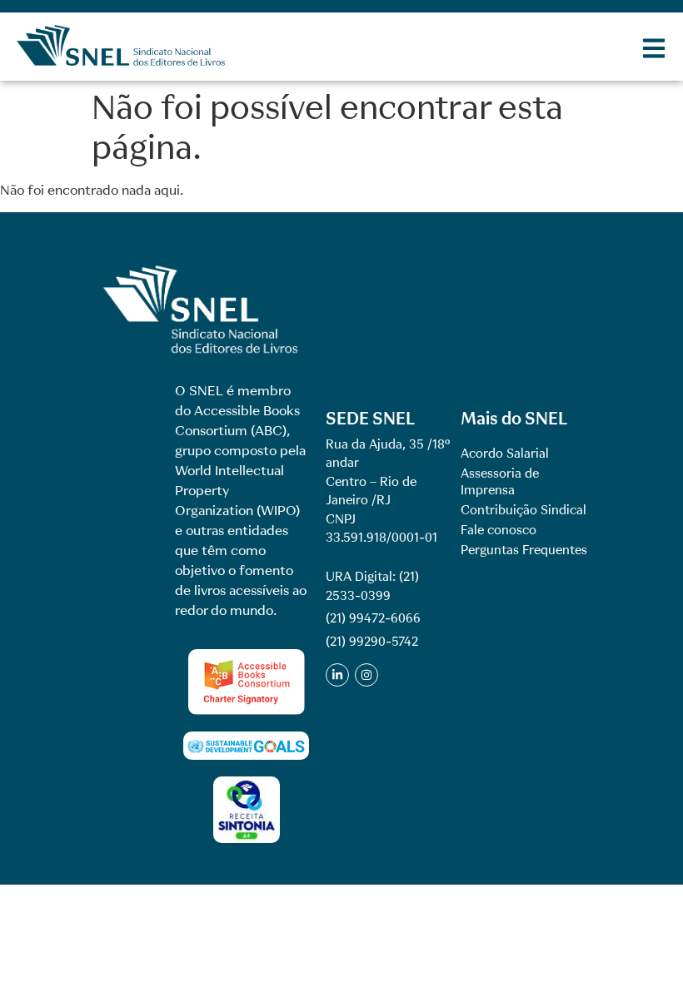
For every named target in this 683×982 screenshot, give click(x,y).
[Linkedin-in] (337, 675)
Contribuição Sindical (523, 510)
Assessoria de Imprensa (500, 482)
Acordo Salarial (505, 453)
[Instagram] (366, 675)
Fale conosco (498, 530)
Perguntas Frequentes (524, 550)
